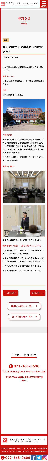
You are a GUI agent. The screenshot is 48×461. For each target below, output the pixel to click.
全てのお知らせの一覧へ (22, 316)
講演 (5, 40)
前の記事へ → (37, 293)
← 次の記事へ (10, 293)
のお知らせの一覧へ (22, 306)
